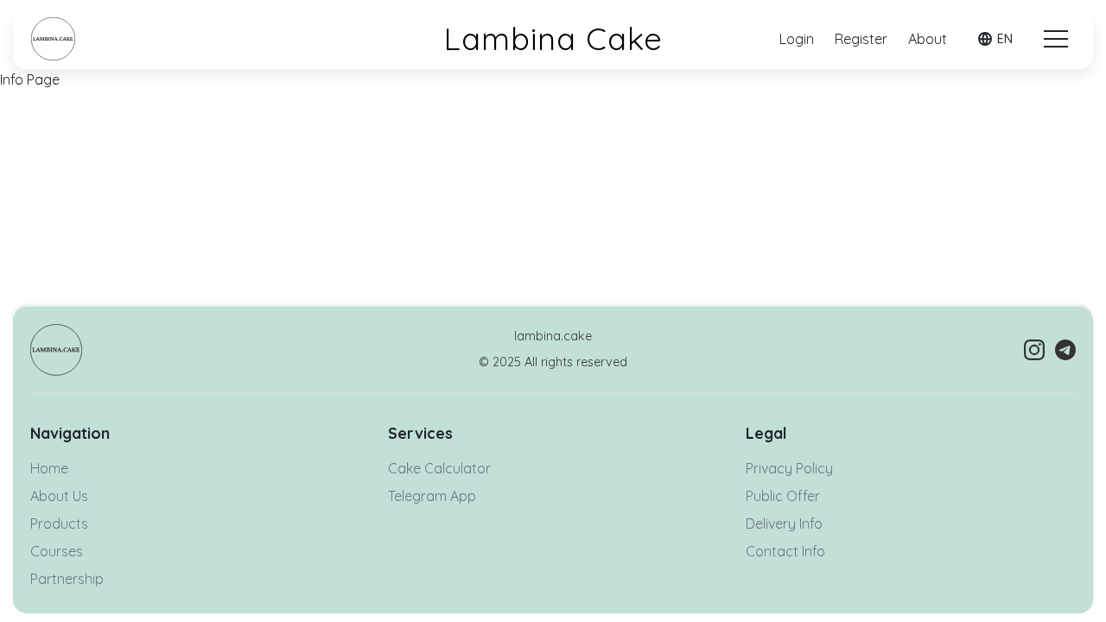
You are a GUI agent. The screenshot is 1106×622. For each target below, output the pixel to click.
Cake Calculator (439, 468)
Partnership (67, 578)
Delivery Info (784, 523)
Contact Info (785, 551)
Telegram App (432, 496)
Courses (56, 551)
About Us (59, 496)
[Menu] (1056, 38)
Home (49, 468)
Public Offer (783, 496)
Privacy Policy (789, 468)
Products (59, 523)
